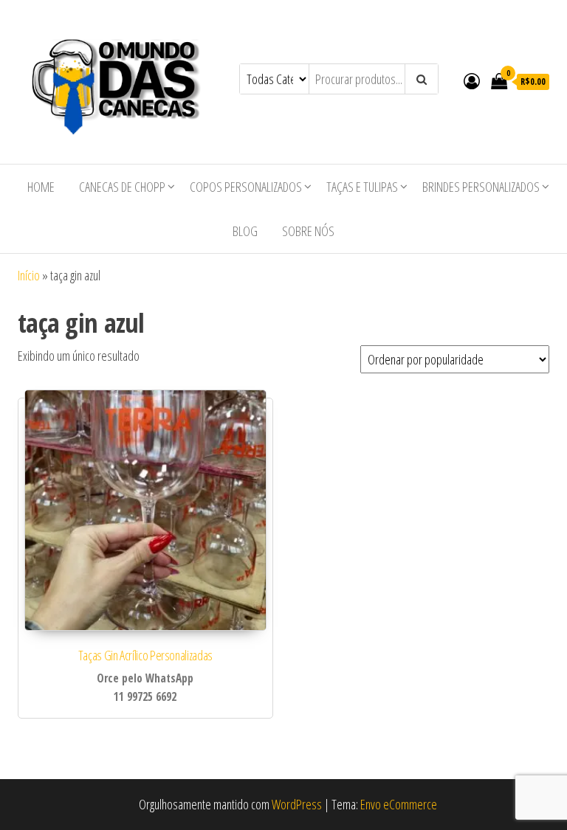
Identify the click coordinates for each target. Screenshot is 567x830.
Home (41, 187)
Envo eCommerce (398, 804)
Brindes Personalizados (481, 187)
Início (29, 275)
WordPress (297, 804)
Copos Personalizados (246, 187)
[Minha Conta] (472, 80)
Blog (245, 231)
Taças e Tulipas (362, 187)
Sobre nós (308, 231)
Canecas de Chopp (122, 187)
